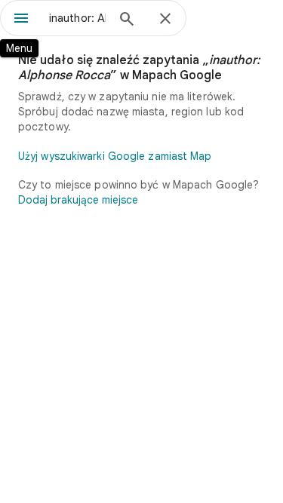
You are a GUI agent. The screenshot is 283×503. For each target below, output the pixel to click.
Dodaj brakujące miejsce (78, 200)
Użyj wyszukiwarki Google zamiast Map (115, 156)
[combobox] (77, 18)
